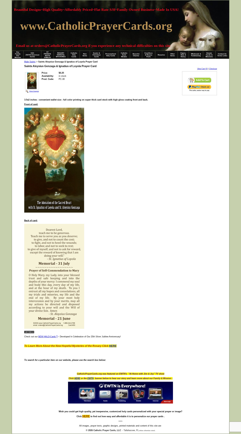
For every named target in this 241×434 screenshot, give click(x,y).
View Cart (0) (202, 69)
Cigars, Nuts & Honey (183, 55)
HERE (77, 378)
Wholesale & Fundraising (196, 55)
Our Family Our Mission (18, 54)
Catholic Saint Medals (124, 55)
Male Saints (30, 61)
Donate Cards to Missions (209, 55)
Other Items (172, 55)
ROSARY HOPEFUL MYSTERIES (61, 55)
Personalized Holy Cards (110, 55)
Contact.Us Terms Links (222, 55)
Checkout (213, 69)
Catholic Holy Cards (74, 55)
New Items (85, 55)
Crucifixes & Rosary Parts (148, 55)
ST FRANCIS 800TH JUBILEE (47, 54)
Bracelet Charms (136, 55)
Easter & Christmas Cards (96, 55)
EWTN (90, 378)
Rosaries (161, 55)
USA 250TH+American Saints (32, 55)
